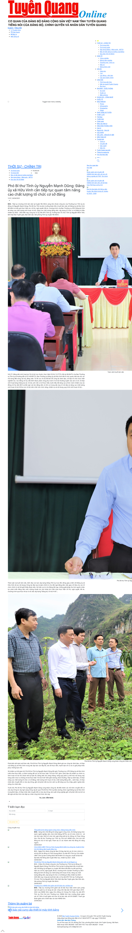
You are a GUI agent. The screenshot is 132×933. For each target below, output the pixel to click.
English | (11, 28)
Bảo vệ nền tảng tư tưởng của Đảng (22, 175)
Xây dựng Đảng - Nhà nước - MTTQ (22, 177)
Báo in (14, 34)
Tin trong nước (15, 170)
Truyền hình (16, 30)
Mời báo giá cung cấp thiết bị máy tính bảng (33, 909)
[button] (110, 158)
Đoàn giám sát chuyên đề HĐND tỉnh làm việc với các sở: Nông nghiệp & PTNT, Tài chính (97, 174)
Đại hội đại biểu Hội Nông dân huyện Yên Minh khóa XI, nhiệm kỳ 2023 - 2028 (97, 191)
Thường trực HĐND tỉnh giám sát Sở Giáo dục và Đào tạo (53, 886)
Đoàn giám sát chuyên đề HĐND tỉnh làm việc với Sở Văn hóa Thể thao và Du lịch (97, 183)
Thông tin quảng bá (20, 903)
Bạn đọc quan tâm (92, 165)
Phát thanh (16, 32)
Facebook (36, 171)
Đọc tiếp (89, 168)
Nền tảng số (15, 36)
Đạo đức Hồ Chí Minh (17, 179)
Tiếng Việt (18, 28)
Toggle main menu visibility (51, 102)
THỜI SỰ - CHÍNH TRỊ (24, 167)
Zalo (36, 173)
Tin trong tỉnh (15, 173)
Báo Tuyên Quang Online (70, 916)
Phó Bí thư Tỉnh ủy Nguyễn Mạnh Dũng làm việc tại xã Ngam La (55, 862)
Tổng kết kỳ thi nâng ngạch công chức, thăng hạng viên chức (54, 830)
